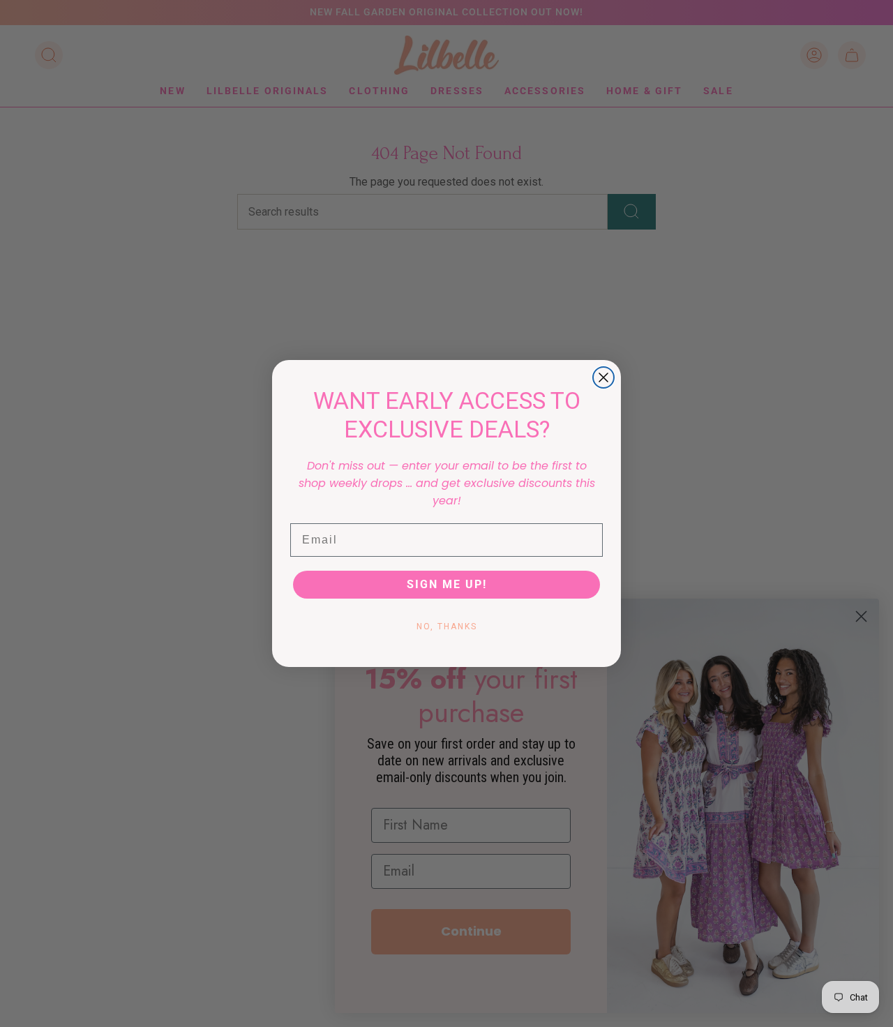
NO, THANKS (447, 626)
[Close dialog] (603, 377)
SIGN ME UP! (447, 584)
